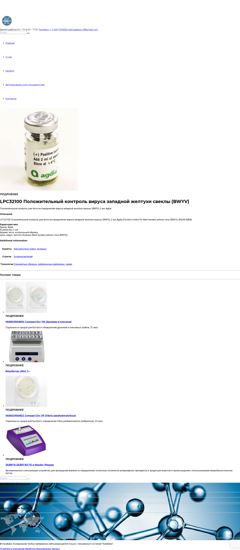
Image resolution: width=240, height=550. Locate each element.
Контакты (11, 98)
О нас (9, 57)
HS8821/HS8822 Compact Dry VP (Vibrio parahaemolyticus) (41, 415)
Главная (10, 43)
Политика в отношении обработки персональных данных (30, 548)
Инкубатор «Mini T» (18, 371)
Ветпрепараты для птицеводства (25, 84)
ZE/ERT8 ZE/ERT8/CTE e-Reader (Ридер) (30, 465)
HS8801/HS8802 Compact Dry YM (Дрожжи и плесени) (39, 321)
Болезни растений (23, 256)
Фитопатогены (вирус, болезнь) (30, 249)
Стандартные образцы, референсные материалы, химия (43, 264)
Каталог (10, 71)
